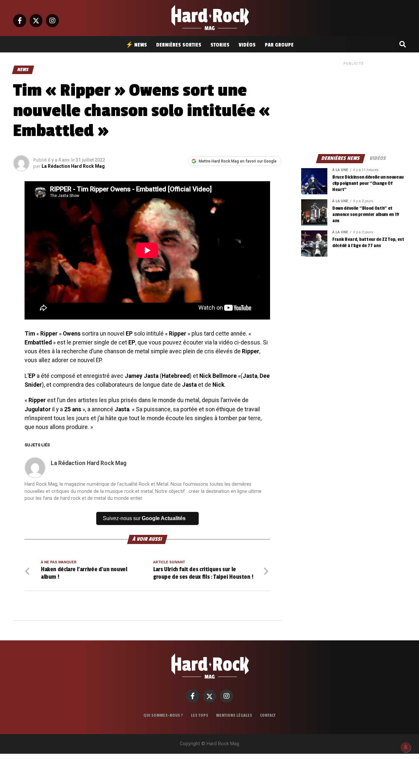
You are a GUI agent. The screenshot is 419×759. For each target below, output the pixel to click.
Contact (268, 715)
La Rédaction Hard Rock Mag (73, 166)
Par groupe (279, 45)
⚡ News (136, 45)
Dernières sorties (178, 45)
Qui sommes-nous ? (163, 715)
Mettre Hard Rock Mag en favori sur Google (238, 161)
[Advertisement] (353, 107)
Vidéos (247, 45)
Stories (219, 45)
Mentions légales (234, 715)
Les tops (199, 715)
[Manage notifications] (405, 747)
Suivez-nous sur (144, 518)
